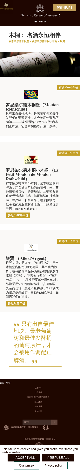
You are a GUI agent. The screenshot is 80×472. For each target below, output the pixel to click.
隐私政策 (38, 401)
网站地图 (38, 411)
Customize (26, 465)
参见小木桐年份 (18, 215)
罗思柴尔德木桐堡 (19, 41)
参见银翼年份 (16, 303)
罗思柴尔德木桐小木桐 (44, 41)
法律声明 (38, 406)
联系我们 (38, 387)
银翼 (62, 41)
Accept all (25, 457)
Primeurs (64, 8)
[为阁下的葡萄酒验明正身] (4, 7)
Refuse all (59, 457)
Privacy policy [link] (54, 465)
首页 (2, 382)
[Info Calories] (5, 427)
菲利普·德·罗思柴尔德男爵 (38, 397)
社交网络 (38, 392)
